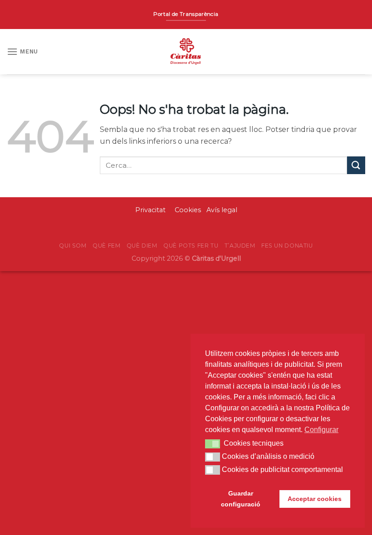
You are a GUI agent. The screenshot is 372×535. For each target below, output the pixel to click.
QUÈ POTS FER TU (190, 245)
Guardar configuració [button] (240, 499)
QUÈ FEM (106, 245)
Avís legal (221, 210)
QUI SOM (72, 245)
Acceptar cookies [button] (315, 498)
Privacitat (151, 210)
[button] (212, 443)
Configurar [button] (321, 429)
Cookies (188, 210)
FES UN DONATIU (287, 245)
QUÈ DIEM (142, 245)
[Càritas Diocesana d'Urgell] (186, 51)
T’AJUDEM (240, 245)
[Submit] (356, 165)
